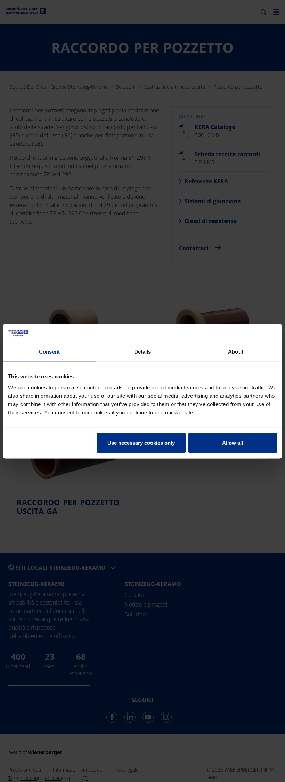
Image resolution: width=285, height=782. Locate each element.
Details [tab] (142, 352)
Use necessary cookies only (141, 442)
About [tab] (235, 352)
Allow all (232, 442)
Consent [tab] (49, 352)
